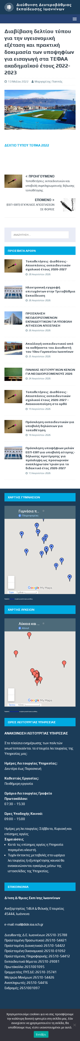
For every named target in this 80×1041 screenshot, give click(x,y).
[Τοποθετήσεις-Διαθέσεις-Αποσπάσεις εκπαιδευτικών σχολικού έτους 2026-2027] (13, 270)
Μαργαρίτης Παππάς (49, 81)
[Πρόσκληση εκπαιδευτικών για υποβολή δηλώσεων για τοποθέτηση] (13, 430)
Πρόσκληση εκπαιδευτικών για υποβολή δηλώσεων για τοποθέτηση (50, 426)
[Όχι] (74, 1025)
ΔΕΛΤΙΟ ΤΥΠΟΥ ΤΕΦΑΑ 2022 (26, 145)
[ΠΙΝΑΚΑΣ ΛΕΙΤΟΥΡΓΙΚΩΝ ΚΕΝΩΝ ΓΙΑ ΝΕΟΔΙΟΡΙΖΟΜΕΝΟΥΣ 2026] (13, 378)
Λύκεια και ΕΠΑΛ (14, 711)
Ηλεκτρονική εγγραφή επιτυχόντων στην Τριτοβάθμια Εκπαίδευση (50, 291)
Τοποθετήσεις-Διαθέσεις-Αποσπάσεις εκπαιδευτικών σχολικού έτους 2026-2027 (48, 265)
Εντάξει (41, 1034)
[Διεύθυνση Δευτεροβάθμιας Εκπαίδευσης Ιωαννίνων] (40, 11)
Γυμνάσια (12, 599)
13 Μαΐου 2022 (18, 81)
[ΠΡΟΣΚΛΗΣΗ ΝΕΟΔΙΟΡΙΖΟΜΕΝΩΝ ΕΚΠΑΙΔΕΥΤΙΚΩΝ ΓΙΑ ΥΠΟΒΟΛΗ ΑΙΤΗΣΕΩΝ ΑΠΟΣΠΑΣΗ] (13, 322)
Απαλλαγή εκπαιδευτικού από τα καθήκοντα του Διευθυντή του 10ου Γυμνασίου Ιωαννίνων (49, 347)
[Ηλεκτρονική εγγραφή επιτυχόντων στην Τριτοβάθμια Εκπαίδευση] (13, 296)
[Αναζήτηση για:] (40, 235)
